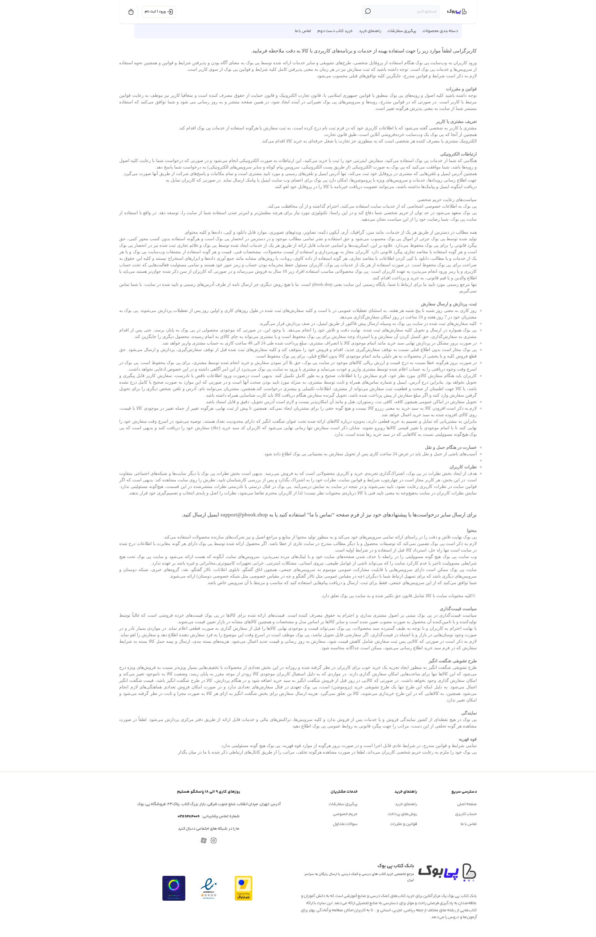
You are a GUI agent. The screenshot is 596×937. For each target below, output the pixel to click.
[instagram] (213, 840)
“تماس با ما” (321, 515)
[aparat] (204, 840)
